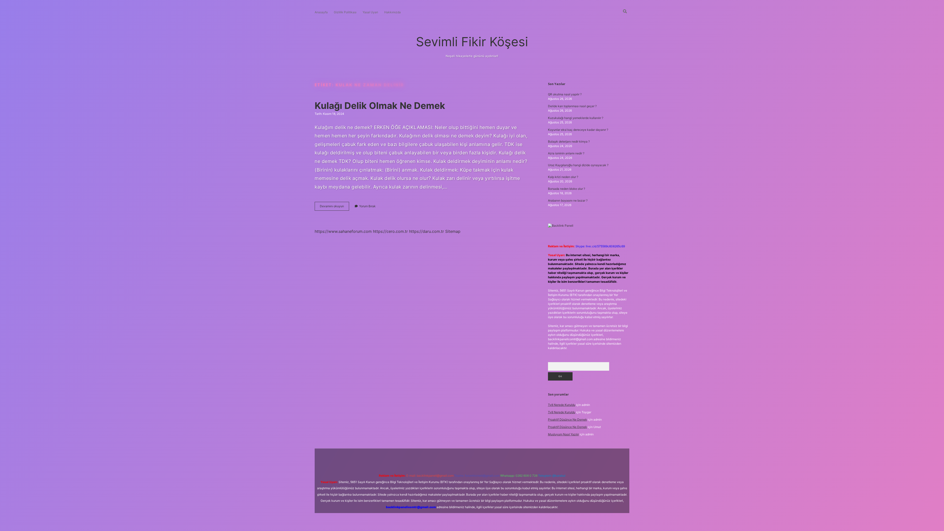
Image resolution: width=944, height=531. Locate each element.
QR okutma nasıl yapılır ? (565, 94)
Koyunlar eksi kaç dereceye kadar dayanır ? (578, 130)
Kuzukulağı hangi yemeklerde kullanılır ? (575, 118)
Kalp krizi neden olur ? (563, 177)
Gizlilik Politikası (345, 12)
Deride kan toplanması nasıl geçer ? (572, 106)
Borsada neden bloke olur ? (566, 189)
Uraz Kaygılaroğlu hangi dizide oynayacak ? (578, 165)
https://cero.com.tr (390, 231)
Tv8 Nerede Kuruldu (561, 405)
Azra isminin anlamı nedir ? (566, 153)
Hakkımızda (392, 12)
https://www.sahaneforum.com (343, 231)
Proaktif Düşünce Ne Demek (567, 419)
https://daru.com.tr (426, 231)
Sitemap (452, 231)
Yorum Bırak (367, 206)
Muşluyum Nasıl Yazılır (563, 434)
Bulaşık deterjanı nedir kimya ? (569, 141)
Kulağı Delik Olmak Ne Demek (380, 105)
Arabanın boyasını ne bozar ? (568, 200)
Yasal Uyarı (370, 12)
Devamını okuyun (334, 207)
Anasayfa (321, 12)
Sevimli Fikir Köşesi (472, 41)
